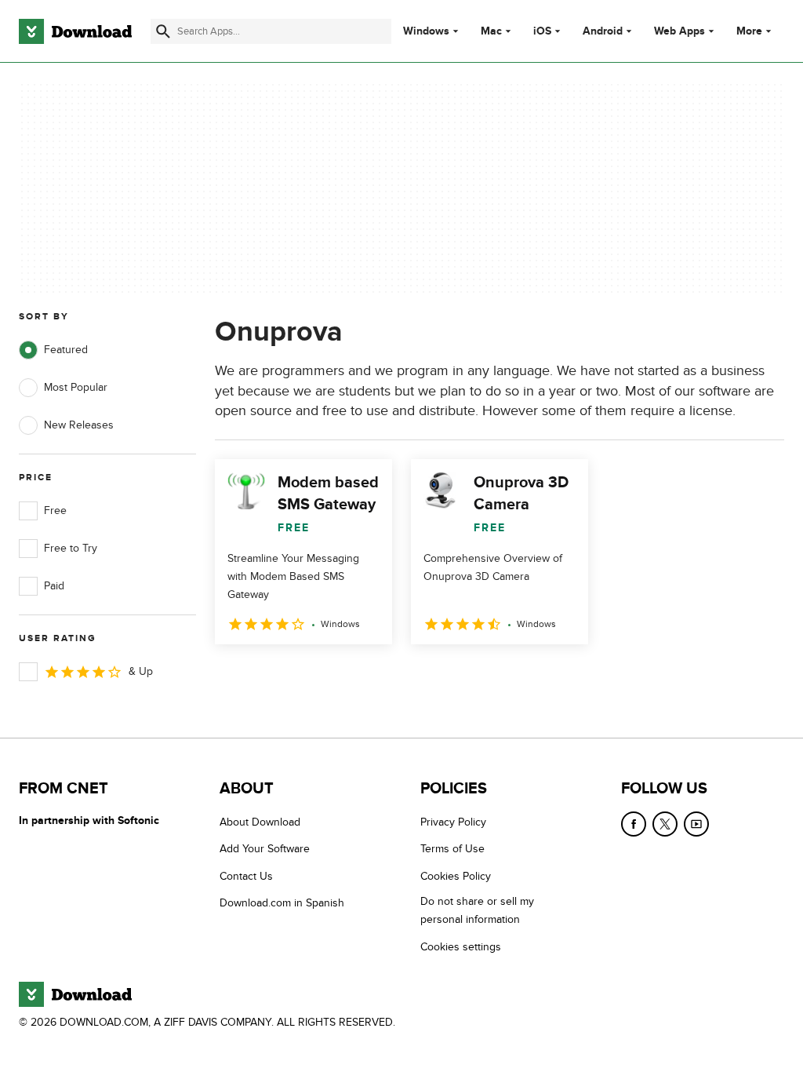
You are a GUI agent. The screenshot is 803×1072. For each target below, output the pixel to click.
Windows (426, 31)
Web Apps (679, 31)
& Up (141, 671)
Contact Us (246, 876)
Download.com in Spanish (282, 903)
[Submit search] (163, 31)
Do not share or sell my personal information (477, 910)
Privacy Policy (453, 822)
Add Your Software (265, 848)
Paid (54, 586)
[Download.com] (75, 31)
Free (55, 510)
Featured (66, 349)
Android (603, 31)
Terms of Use (452, 848)
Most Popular (75, 387)
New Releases (79, 425)
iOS (542, 31)
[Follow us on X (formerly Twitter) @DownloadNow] (665, 824)
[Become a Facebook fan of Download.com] (633, 824)
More (749, 31)
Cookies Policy (455, 876)
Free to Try (70, 548)
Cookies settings (460, 946)
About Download (260, 822)
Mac (491, 31)
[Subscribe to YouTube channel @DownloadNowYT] (696, 824)
